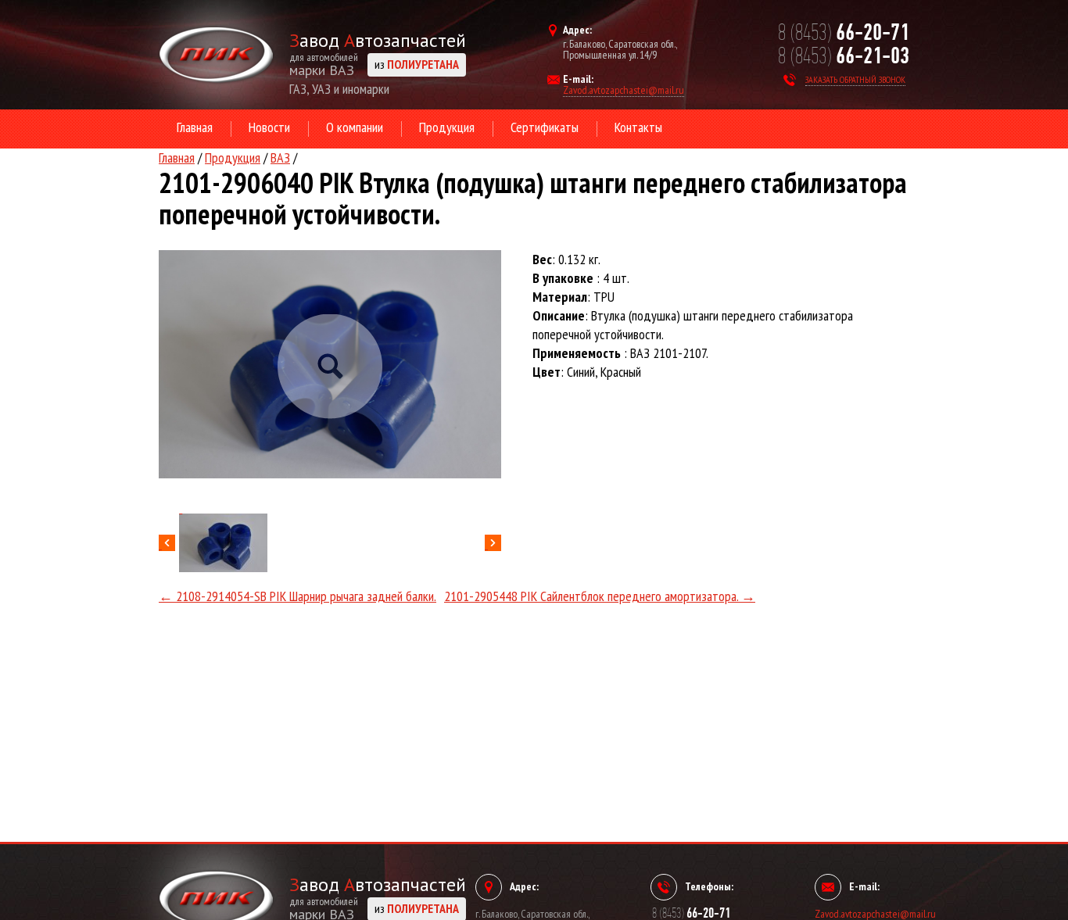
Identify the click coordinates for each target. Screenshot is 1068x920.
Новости (269, 127)
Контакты (638, 127)
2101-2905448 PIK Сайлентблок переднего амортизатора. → (599, 596)
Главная (195, 127)
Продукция (447, 127)
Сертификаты (545, 127)
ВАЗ (280, 157)
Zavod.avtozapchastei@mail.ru (623, 90)
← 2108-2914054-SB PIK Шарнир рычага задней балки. (297, 596)
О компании (354, 127)
